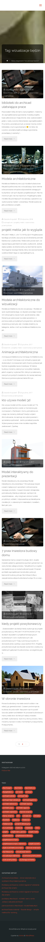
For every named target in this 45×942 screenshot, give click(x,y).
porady (15, 692)
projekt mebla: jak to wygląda (22, 230)
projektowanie (8, 836)
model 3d (19, 828)
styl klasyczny (8, 852)
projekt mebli (33, 832)
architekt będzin (26, 804)
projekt (5, 832)
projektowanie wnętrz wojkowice (14, 844)
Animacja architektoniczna (20, 352)
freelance (16, 820)
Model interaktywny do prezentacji (17, 474)
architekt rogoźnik (23, 808)
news (37, 828)
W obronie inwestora (16, 698)
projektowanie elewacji (24, 836)
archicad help (23, 796)
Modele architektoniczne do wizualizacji (21, 302)
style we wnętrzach (33, 848)
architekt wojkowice (10, 812)
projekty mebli (23, 93)
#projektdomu (8, 792)
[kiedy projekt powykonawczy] (22, 605)
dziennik (17, 169)
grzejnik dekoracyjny (22, 824)
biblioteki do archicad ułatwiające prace (16, 105)
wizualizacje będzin (23, 852)
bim (18, 816)
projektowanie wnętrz (10, 840)
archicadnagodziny (29, 800)
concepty (37, 816)
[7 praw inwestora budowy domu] (22, 532)
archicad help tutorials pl (11, 800)
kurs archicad (7, 828)
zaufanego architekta (27, 860)
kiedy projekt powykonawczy (22, 624)
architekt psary (8, 808)
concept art (8, 222)
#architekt (18, 788)
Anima (21, 935)
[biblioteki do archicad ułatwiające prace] (22, 84)
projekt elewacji (27, 169)
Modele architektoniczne (19, 179)
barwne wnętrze (26, 812)
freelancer (26, 820)
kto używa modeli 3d (16, 400)
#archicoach (7, 788)
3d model (19, 792)
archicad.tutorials (9, 796)
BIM (15, 93)
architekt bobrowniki (10, 804)
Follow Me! (6, 770)
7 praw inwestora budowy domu (19, 553)
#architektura (30, 788)
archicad (9, 93)
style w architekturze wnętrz (13, 848)
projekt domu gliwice (18, 832)
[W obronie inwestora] (22, 680)
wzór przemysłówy (9, 860)
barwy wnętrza (8, 816)
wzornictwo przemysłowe (13, 172)
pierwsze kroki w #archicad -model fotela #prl (19, 906)
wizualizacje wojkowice (11, 856)
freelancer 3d (7, 824)
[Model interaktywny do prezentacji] (22, 453)
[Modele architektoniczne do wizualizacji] (22, 280)
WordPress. (30, 935)
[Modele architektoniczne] (22, 160)
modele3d (28, 828)
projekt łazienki (34, 844)
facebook (6, 820)
